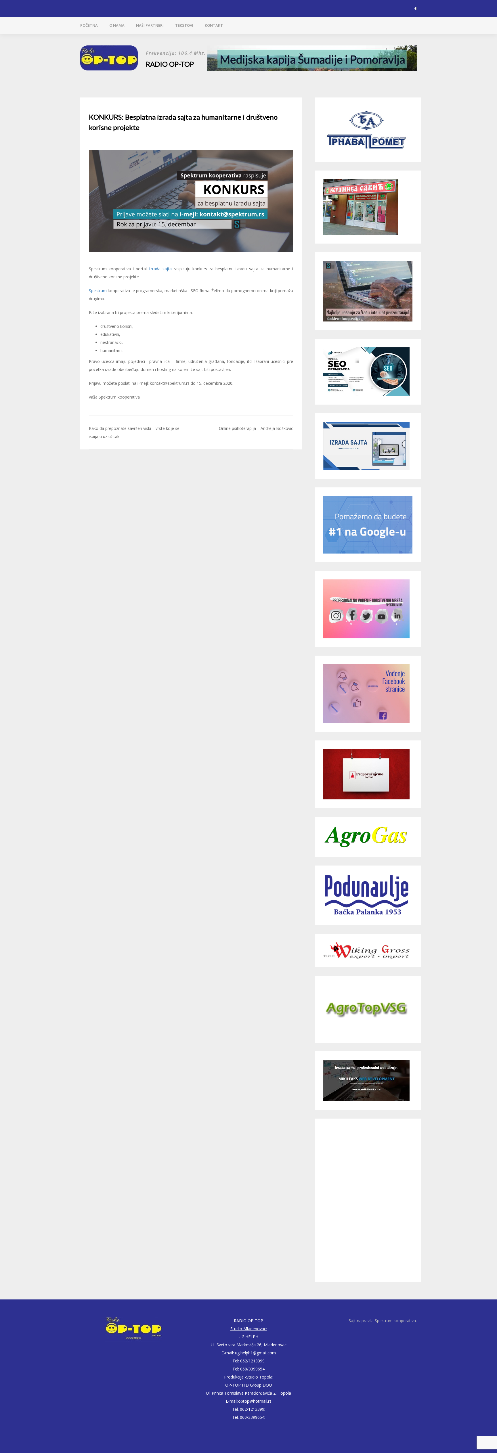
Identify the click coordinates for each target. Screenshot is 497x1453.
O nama (117, 25)
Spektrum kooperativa (395, 1320)
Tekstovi (184, 25)
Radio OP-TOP (170, 64)
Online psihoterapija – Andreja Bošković (256, 428)
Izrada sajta (160, 268)
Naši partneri (150, 25)
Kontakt (214, 25)
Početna (89, 25)
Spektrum (98, 290)
